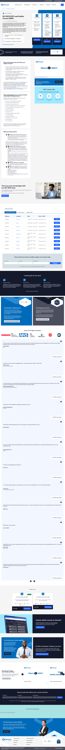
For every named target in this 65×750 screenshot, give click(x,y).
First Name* (4, 695)
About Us (15, 744)
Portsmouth (18, 234)
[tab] (10, 212)
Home (3, 8)
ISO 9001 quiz (10, 88)
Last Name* (20, 695)
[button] (37, 40)
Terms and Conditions (35, 701)
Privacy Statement (29, 740)
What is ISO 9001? (27, 681)
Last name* (20, 261)
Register (56, 219)
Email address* (35, 261)
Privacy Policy (42, 701)
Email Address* (35, 695)
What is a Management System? (56, 681)
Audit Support (16, 740)
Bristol (17, 223)
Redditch (18, 241)
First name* (6, 261)
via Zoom (18, 219)
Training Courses (16, 738)
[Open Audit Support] (30, 4)
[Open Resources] (37, 4)
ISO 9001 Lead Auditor (57, 356)
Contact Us (28, 744)
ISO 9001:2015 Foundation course (18, 84)
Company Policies (29, 742)
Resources (15, 742)
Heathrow (18, 226)
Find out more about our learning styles (32, 291)
